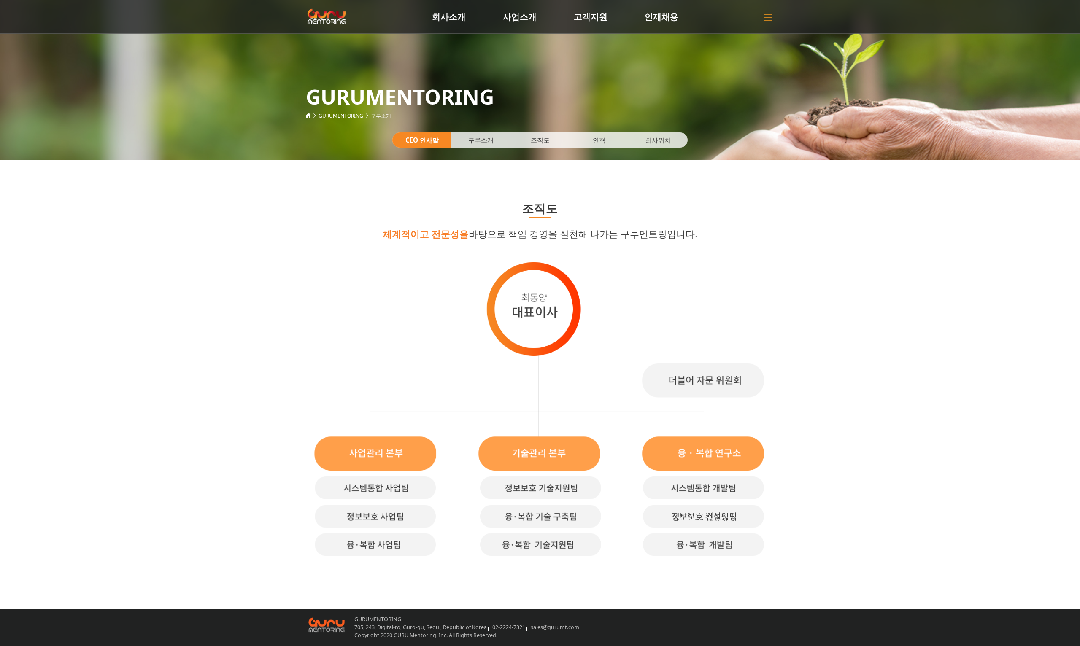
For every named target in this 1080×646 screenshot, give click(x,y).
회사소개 (449, 16)
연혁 (599, 140)
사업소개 (520, 16)
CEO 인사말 (422, 140)
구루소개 (381, 115)
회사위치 (658, 140)
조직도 (540, 140)
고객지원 (591, 16)
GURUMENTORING (341, 115)
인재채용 (661, 16)
